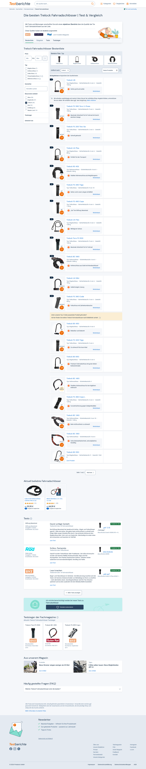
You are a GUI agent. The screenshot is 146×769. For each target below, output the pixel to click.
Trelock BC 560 (73, 434)
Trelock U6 (71, 80)
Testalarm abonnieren (66, 607)
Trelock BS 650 (73, 356)
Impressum (91, 764)
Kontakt (115, 754)
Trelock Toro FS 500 (75, 238)
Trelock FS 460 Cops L (76, 397)
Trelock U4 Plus (73, 148)
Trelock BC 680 (73, 256)
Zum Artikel (42, 671)
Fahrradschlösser (28, 9)
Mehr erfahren (91, 100)
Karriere (95, 752)
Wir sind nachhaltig (131, 9)
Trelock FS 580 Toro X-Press (78, 106)
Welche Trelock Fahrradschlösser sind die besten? (43, 689)
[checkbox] (32, 68)
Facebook (133, 747)
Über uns (96, 744)
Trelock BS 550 (73, 452)
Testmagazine (117, 744)
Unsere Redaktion (98, 747)
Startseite (12, 9)
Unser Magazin (117, 749)
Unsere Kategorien (99, 757)
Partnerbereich (97, 754)
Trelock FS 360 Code (75, 296)
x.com (132, 749)
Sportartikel (19, 9)
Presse (95, 749)
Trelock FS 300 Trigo (75, 340)
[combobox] (62, 3)
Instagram (133, 744)
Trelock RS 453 (73, 166)
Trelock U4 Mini (73, 278)
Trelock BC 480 (73, 378)
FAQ (114, 747)
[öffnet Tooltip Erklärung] (42, 76)
